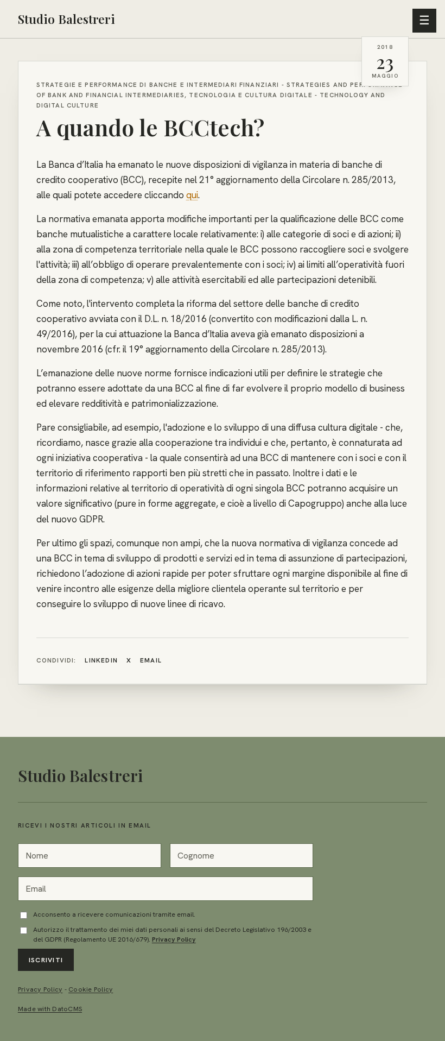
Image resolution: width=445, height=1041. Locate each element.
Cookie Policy (90, 989)
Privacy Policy (174, 939)
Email (151, 660)
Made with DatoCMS (50, 1009)
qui (192, 195)
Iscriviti (46, 960)
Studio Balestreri (66, 19)
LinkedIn (101, 660)
